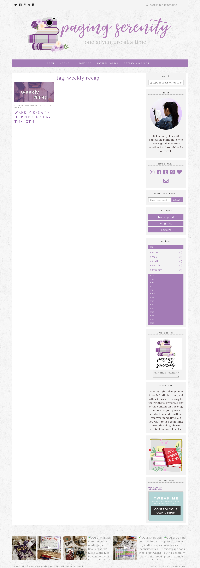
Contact (85, 63)
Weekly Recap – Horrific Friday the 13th (32, 117)
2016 (152, 308)
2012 (152, 323)
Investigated (166, 217)
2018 (152, 301)
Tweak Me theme (160, 566)
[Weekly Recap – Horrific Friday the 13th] (34, 92)
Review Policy (108, 63)
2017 (152, 305)
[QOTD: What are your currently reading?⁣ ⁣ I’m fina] (100, 548)
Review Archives (137, 63)
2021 (152, 290)
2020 (152, 294)
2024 (152, 279)
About (66, 63)
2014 (152, 316)
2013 (152, 319)
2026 (152, 247)
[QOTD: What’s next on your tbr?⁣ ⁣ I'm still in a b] (75, 548)
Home (51, 63)
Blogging (166, 223)
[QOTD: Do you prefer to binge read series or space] (176, 548)
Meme (17, 107)
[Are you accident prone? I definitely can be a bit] (49, 548)
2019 (152, 297)
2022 (152, 286)
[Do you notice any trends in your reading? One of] (125, 548)
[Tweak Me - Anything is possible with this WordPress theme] (165, 506)
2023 (152, 283)
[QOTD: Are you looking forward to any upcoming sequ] (24, 548)
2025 (152, 275)
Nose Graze (179, 566)
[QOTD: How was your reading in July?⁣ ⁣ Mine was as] (151, 548)
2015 (152, 312)
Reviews (166, 229)
